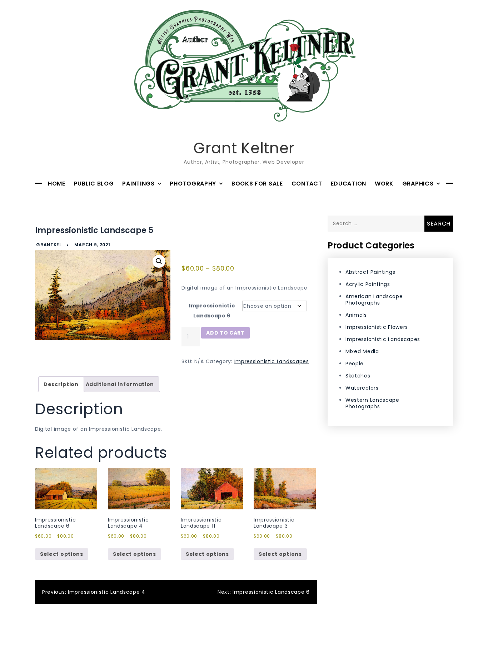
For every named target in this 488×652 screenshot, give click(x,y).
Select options (61, 554)
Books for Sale (257, 183)
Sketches (357, 375)
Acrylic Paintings (367, 283)
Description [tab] (61, 384)
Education (348, 183)
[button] (159, 261)
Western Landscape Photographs (372, 403)
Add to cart (225, 332)
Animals (356, 314)
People (354, 363)
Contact (307, 183)
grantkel (49, 245)
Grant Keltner (244, 148)
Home (56, 183)
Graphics (418, 183)
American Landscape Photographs (374, 299)
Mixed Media (362, 351)
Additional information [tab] (120, 384)
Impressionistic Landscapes (271, 361)
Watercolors (362, 387)
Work (384, 183)
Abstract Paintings (370, 271)
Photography (193, 183)
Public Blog (94, 183)
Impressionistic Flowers (376, 327)
